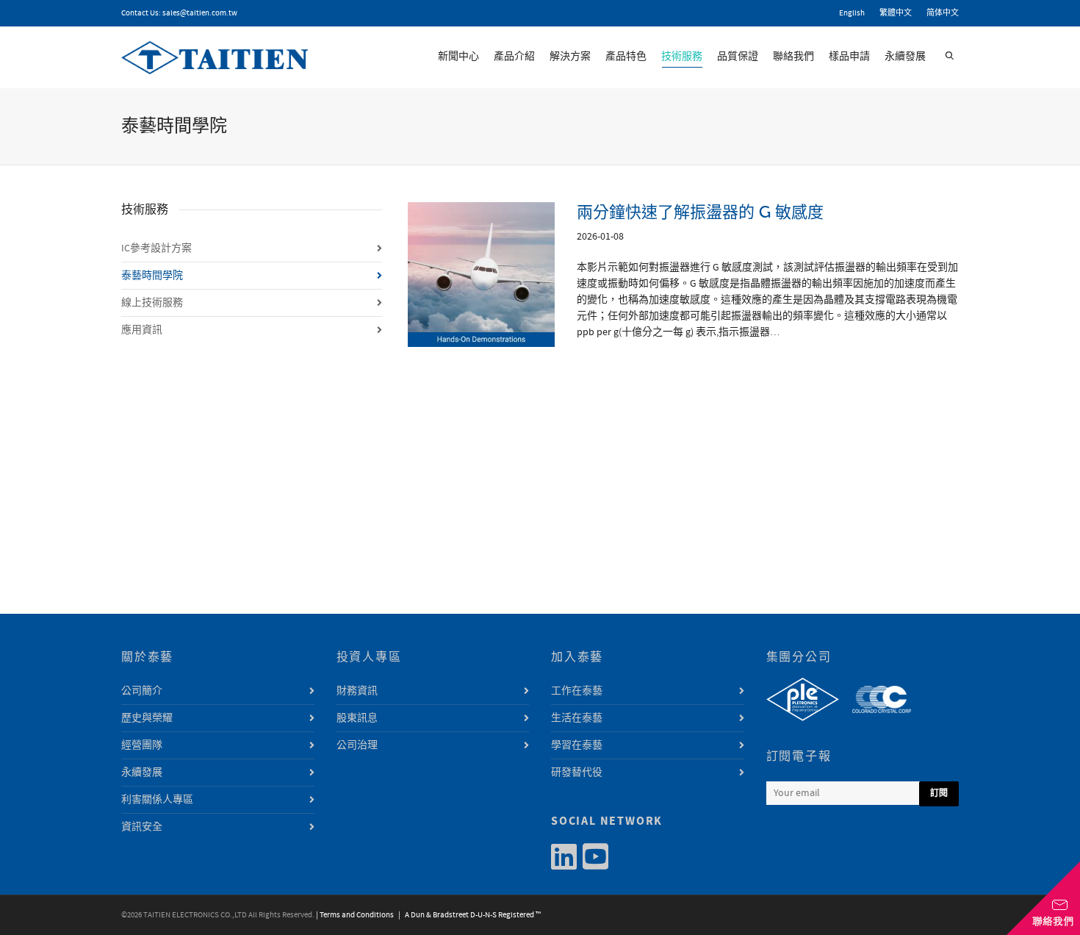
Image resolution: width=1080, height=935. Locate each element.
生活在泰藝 (576, 718)
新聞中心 (458, 56)
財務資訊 (357, 691)
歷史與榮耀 (147, 718)
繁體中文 (895, 13)
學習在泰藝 (576, 745)
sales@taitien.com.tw (199, 13)
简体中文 (942, 13)
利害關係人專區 (157, 799)
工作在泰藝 (576, 691)
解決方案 (570, 56)
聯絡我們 (793, 56)
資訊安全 (141, 827)
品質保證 (737, 56)
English (852, 13)
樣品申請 (849, 56)
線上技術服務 (152, 302)
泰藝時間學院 (152, 275)
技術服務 (681, 56)
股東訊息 (357, 718)
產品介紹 (514, 56)
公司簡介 (141, 691)
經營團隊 (141, 745)
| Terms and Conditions (355, 915)
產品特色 (626, 56)
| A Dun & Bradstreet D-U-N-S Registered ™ (468, 915)
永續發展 (905, 56)
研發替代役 (576, 772)
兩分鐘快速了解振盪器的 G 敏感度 (700, 212)
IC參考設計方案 (156, 248)
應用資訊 (141, 330)
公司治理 (357, 745)
